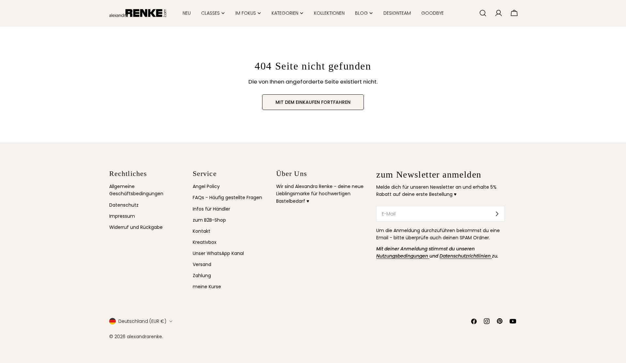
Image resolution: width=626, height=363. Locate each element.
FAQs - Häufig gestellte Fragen (227, 197)
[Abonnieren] (497, 214)
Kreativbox (204, 242)
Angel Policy (206, 186)
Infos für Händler (211, 209)
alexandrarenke (144, 336)
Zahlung (202, 275)
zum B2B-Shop (209, 220)
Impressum (122, 216)
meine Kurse (207, 286)
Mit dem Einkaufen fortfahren (313, 102)
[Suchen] (482, 13)
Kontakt (201, 231)
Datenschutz (124, 205)
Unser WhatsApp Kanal (218, 253)
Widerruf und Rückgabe (136, 227)
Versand (202, 264)
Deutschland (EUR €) (142, 321)
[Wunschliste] (471, 13)
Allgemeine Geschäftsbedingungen (136, 190)
